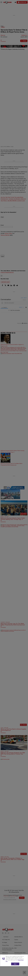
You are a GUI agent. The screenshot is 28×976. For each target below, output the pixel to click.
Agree (15, 964)
